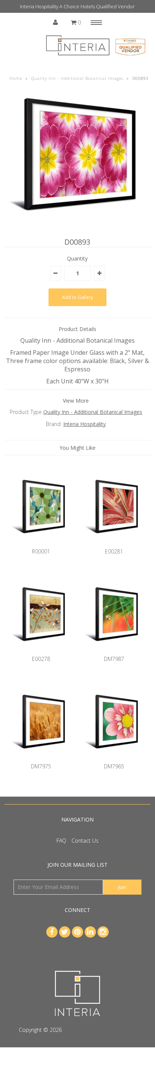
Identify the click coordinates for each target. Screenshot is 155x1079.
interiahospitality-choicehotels (99, 1029)
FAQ (61, 840)
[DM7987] (114, 650)
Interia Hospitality (84, 424)
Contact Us (85, 840)
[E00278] (41, 650)
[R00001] (41, 543)
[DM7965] (114, 758)
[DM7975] (41, 758)
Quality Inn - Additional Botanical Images (77, 78)
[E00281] (114, 543)
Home (15, 78)
